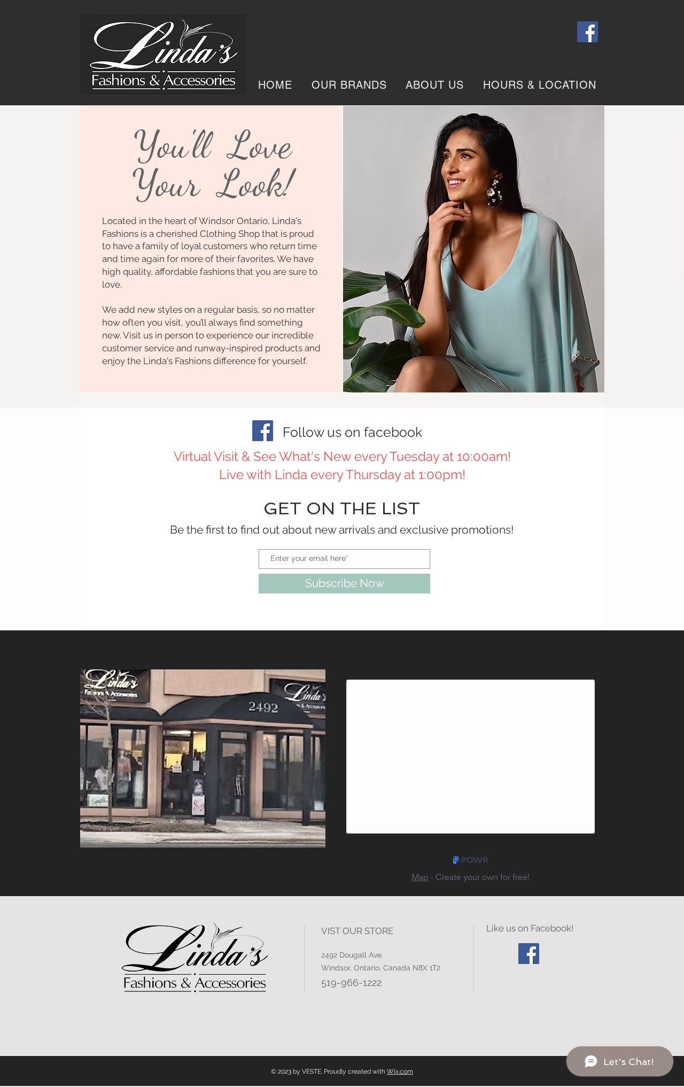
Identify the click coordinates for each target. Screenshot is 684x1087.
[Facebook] (587, 31)
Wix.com (400, 1071)
